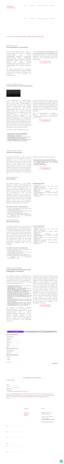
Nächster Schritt (55, 363)
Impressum (26, 412)
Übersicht (15, 36)
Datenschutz (26, 414)
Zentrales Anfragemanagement (43, 5)
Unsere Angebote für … (32, 5)
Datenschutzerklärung (16, 393)
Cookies (25, 415)
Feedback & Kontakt (52, 5)
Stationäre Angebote (22, 36)
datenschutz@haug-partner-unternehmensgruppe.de (33, 396)
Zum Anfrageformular (45, 62)
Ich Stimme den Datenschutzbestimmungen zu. (18, 391)
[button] (61, 461)
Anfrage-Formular (40, 36)
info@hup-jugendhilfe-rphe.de (48, 421)
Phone (7, 398)
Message (8, 361)
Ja (8, 358)
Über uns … (25, 5)
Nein (9, 359)
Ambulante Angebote (31, 36)
